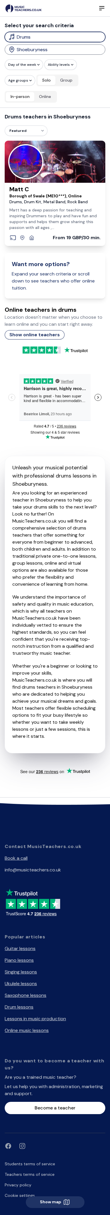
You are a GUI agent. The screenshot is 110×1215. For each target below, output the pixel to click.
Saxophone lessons (25, 995)
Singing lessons (21, 972)
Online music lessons (27, 1030)
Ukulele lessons (21, 983)
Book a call (16, 858)
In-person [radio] (20, 96)
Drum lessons (19, 1007)
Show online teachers (34, 335)
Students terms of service (30, 1163)
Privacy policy (18, 1185)
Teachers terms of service (30, 1174)
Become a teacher (55, 1108)
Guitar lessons (20, 948)
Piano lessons (19, 960)
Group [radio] (66, 80)
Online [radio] (45, 96)
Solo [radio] (46, 80)
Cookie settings (20, 1195)
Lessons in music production (35, 1019)
